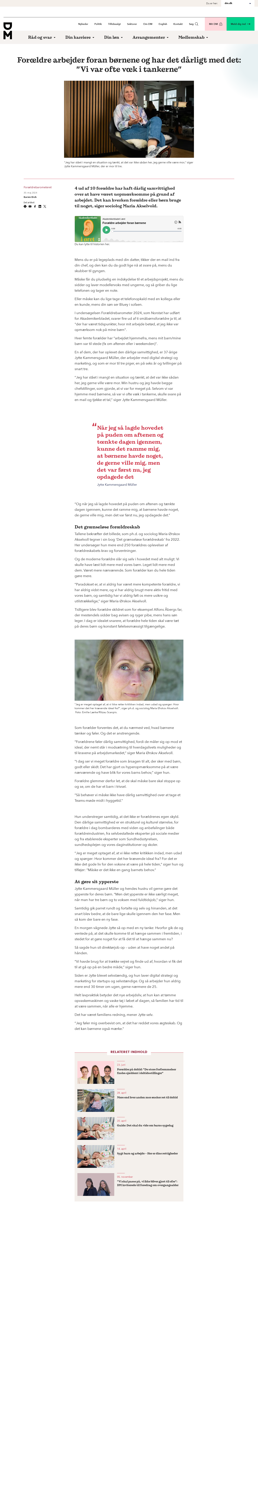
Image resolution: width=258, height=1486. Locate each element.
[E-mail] (30, 206)
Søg (191, 24)
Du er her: (212, 3)
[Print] (25, 206)
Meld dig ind (238, 24)
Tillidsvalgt (114, 24)
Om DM (147, 24)
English (163, 24)
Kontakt (178, 24)
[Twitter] (44, 206)
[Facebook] (35, 206)
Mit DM (213, 24)
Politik (98, 24)
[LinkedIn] (39, 206)
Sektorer (132, 24)
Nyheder (83, 24)
